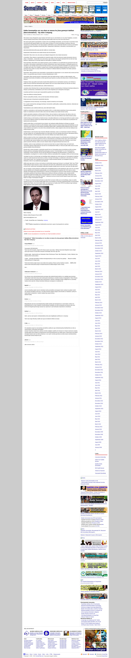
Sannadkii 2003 (63, 647)
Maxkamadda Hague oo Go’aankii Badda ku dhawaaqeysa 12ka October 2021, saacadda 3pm (87, 142)
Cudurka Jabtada (39, 645)
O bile (26, 323)
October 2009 (98, 437)
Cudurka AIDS (39, 641)
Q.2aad (93, 493)
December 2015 (99, 245)
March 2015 (98, 269)
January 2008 (98, 447)
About (32, 2)
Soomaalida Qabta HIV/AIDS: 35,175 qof (91, 621)
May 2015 (97, 263)
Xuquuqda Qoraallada (100, 473)
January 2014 (98, 305)
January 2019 (98, 199)
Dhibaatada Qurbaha (52, 641)
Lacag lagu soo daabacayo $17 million (90, 620)
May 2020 (97, 188)
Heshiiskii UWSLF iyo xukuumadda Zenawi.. (91, 599)
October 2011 (98, 375)
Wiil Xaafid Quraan (99, 468)
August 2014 (98, 287)
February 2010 (98, 426)
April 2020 (97, 191)
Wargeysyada (71, 2)
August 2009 (98, 442)
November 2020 (99, 181)
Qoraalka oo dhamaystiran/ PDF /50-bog (91, 71)
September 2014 (99, 284)
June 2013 (97, 323)
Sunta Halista (51, 640)
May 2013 (97, 325)
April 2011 (97, 390)
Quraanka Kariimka (28, 640)
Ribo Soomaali (27, 647)
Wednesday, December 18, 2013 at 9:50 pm (34, 245)
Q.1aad (89, 493)
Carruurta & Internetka (100, 457)
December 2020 (99, 178)
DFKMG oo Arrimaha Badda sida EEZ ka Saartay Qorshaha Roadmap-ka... (92, 514)
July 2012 (97, 351)
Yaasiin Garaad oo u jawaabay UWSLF (90, 591)
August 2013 (98, 318)
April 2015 (97, 266)
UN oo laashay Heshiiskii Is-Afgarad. (90, 612)
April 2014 (97, 297)
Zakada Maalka (27, 645)
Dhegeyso (97, 519)
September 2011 (99, 377)
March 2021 (98, 170)
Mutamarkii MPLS (75, 647)
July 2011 (97, 382)
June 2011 (97, 385)
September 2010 (99, 408)
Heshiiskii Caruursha (76, 644)
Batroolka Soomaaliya (52, 644)
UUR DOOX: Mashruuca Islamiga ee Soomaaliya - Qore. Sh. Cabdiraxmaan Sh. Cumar (93, 49)
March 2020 (98, 194)
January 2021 (98, 175)
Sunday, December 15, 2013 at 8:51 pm (33, 273)
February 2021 (98, 173)
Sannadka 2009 (63, 640)
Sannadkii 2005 (63, 645)
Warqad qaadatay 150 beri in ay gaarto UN (91, 610)
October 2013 (98, 313)
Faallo (54, 15)
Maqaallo (37, 15)
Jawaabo (92, 654)
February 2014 (98, 302)
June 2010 (97, 416)
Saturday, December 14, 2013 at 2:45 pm (33, 287)
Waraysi (86, 15)
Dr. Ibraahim (38, 640)
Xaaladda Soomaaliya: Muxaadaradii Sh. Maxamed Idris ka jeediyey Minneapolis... (93, 531)
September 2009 (99, 439)
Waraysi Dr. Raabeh (76, 640)
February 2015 (98, 271)
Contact (39, 2)
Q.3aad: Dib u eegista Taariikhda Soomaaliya (92, 559)
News (26, 15)
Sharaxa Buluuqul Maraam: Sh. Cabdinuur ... (91, 31)
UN (96, 526)
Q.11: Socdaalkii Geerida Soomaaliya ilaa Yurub (92, 68)
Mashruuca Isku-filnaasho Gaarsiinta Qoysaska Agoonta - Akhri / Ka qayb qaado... (92, 108)
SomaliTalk (104, 654)
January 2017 (98, 219)
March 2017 (98, 214)
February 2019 (98, 196)
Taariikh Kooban (51, 642)
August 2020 (98, 183)
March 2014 (98, 300)
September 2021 (99, 165)
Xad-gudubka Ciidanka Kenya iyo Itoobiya (91, 40)
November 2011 (99, 372)
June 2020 (97, 186)
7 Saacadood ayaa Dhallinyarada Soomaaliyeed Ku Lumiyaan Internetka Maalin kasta (86, 210)
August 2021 (98, 168)
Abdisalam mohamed (30, 271)
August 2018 (98, 206)
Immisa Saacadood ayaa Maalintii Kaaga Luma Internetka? (86, 227)
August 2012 (98, 349)
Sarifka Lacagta (51, 646)
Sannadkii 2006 (63, 644)
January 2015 (98, 274)
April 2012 (97, 359)
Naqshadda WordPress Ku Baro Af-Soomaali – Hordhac (86, 158)
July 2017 (97, 212)
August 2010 (98, 411)
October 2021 (98, 162)
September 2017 (99, 209)
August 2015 (98, 256)
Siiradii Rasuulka (27, 641)
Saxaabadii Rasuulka (28, 642)
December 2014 (99, 276)
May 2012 (97, 356)
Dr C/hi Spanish (75, 641)
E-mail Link (72, 224)
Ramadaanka (27, 646)
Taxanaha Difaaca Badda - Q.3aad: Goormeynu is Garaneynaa (93, 493)
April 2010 (97, 421)
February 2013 (98, 333)
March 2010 (98, 424)
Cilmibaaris (74, 15)
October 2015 (98, 250)
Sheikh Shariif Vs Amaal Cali (88, 613)
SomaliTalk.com (39, 656)
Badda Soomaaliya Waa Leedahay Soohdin (91, 608)
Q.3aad (98, 493)
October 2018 (98, 204)
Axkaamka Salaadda (28, 644)
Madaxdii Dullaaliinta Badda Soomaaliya (91, 605)
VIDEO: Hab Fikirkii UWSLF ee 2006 (89, 569)
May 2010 (97, 419)
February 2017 (98, 217)
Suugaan (60, 15)
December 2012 (99, 338)
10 (94, 69)
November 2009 (99, 434)
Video (52, 2)
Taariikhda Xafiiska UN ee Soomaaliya (90, 604)
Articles (44, 15)
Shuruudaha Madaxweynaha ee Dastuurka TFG (92, 577)
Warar (31, 15)
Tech (80, 15)
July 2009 (97, 444)
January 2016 (98, 243)
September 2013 (99, 315)
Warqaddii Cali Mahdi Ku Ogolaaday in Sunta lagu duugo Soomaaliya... (76, 633)
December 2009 (99, 432)
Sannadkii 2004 (63, 646)
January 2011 (98, 398)
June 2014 (97, 292)
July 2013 (97, 320)
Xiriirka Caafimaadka (40, 647)
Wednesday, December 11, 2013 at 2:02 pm (34, 341)
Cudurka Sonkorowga (40, 644)
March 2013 (98, 331)
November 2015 (99, 248)
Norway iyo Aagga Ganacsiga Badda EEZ (91, 607)
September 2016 (99, 222)
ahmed (26, 339)
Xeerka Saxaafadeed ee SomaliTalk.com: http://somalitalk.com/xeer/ (44, 233)
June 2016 (97, 230)
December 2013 (99, 307)
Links (58, 2)
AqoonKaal (104, 656)
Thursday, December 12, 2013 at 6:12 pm (34, 325)
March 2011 (98, 393)
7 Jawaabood (46, 34)
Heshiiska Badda (51, 645)
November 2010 (99, 403)
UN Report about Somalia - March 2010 (90, 625)
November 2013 (99, 310)
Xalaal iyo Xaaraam (100, 470)
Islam (49, 15)
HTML (63, 2)
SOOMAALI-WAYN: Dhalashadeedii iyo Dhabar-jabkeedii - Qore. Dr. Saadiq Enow (92, 58)
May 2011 (97, 388)
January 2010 (98, 429)
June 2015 (97, 261)
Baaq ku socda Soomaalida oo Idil (89, 480)
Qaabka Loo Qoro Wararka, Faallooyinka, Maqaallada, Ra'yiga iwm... (36, 633)
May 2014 (97, 294)
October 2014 (98, 281)
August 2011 (98, 380)
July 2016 (97, 227)
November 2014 (99, 279)
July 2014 (97, 289)
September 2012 (99, 346)
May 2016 (97, 232)
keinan (26, 299)
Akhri (102, 519)
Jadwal (92, 15)
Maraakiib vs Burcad (76, 646)
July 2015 (97, 258)
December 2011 (99, 369)
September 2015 (99, 253)
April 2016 (97, 235)
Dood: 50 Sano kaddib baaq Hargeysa (90, 623)
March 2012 (98, 362)
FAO (98, 526)
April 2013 (97, 328)
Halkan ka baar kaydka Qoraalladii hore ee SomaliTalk (37, 231)
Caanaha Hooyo (39, 646)
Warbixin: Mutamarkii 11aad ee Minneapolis (91, 535)
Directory (67, 15)
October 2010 (98, 406)
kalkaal (26, 311)
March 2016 (98, 238)
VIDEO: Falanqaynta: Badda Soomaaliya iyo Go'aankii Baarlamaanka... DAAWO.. (94, 504)
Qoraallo (85, 654)
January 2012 (98, 367)
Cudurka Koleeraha (40, 642)
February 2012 (98, 364)
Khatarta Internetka (52, 647)
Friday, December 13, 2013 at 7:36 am (33, 300)
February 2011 (98, 395)
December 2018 (99, 201)
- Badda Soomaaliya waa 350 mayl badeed (91, 518)
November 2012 (99, 341)
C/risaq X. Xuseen (75, 642)
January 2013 (98, 336)
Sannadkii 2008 (63, 641)
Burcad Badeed (75, 645)
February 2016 (98, 240)
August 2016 (98, 225)
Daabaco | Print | (74, 34)
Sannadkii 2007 (63, 642)
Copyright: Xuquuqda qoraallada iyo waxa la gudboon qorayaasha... (56, 633)
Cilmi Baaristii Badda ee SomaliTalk (89, 615)
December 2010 (99, 400)
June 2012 (97, 354)
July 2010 (97, 413)
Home (26, 2)
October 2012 (98, 344)
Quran (46, 2)
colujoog (45, 220)
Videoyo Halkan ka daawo (87, 617)
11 (96, 69)
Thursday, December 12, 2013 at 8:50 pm (34, 313)
